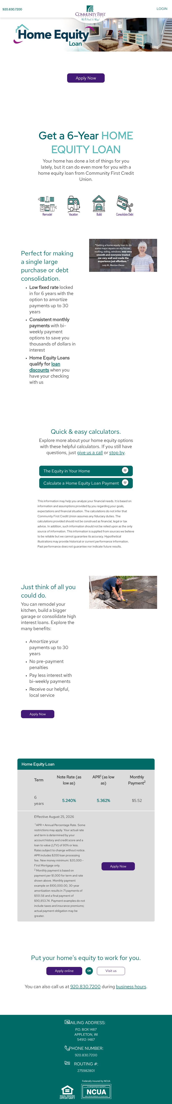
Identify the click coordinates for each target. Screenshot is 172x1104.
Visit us (111, 971)
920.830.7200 (12, 9)
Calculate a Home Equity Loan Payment (81, 483)
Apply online (64, 971)
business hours (131, 987)
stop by (116, 453)
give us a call (90, 453)
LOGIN (162, 9)
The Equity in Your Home (66, 471)
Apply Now (86, 78)
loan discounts (44, 367)
